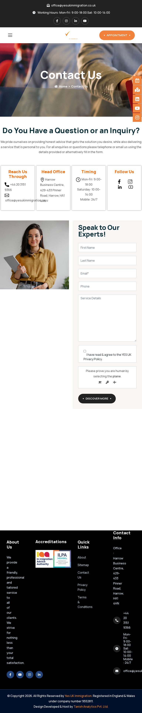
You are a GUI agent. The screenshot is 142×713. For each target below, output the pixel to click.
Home (62, 86)
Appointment (117, 35)
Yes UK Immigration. (78, 696)
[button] (39, 559)
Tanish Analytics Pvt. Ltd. (91, 707)
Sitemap (83, 565)
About (82, 557)
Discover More (97, 398)
